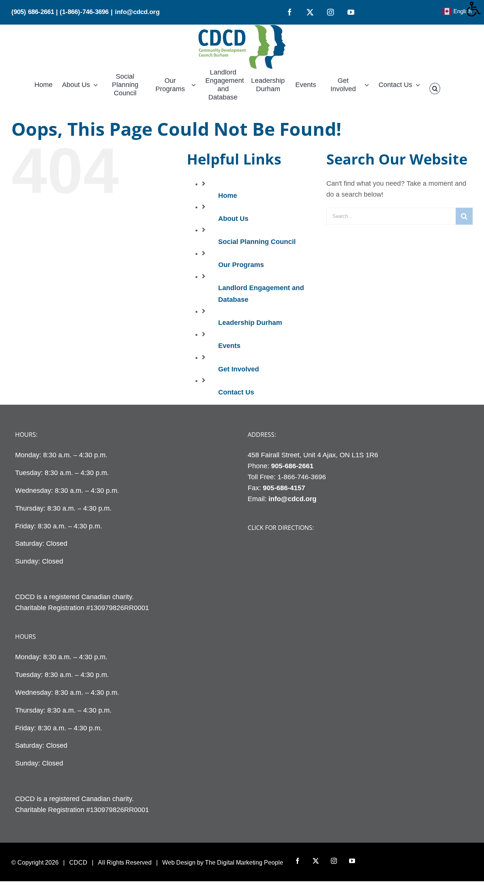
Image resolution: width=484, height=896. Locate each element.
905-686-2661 (292, 466)
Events (229, 345)
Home (227, 195)
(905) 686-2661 (32, 12)
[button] (435, 88)
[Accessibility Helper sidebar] (475, 9)
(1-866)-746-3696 (84, 12)
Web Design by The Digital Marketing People (222, 862)
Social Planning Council (257, 241)
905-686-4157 (284, 488)
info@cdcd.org (137, 12)
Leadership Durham (250, 322)
